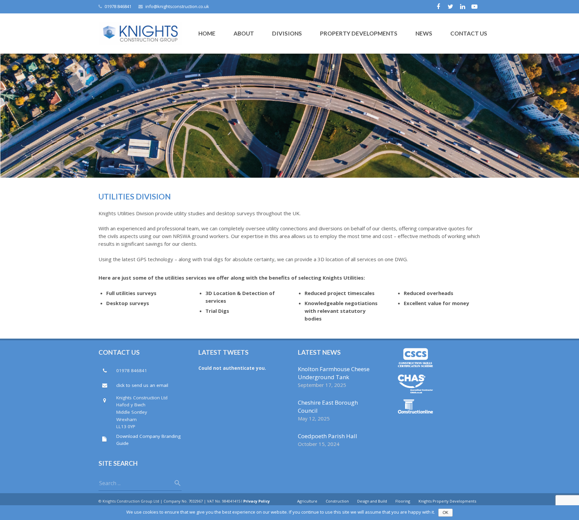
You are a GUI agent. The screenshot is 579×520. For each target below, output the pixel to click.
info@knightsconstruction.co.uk (177, 6)
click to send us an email (142, 385)
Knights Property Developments (447, 501)
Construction (337, 501)
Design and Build (372, 501)
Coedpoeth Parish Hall (327, 436)
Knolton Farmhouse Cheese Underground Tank (334, 373)
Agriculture (307, 501)
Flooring (402, 501)
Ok (445, 512)
